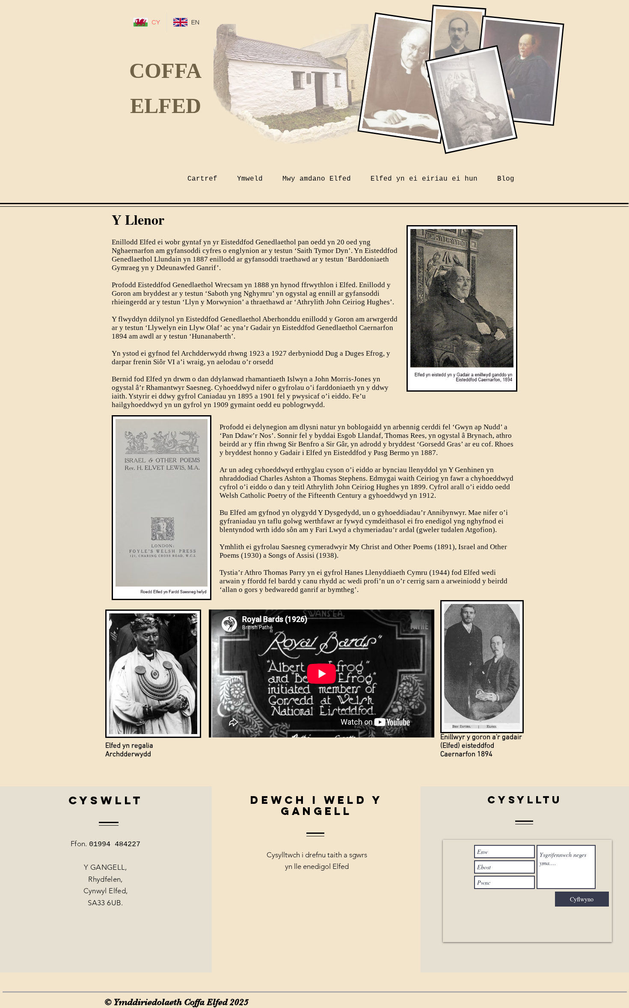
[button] (317, 175)
